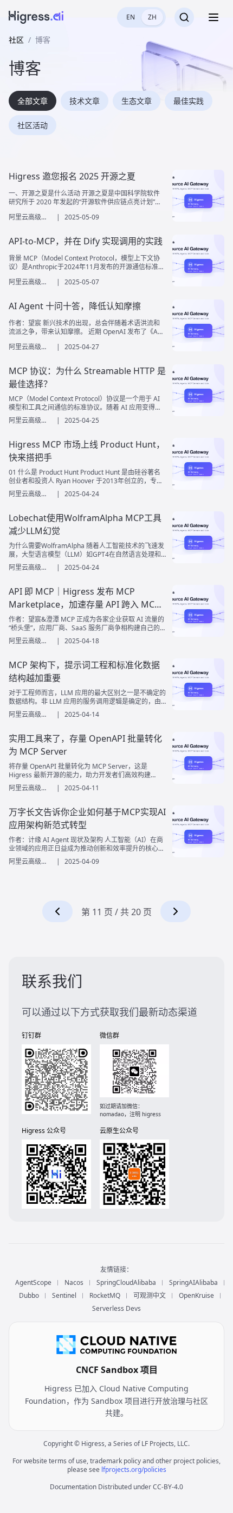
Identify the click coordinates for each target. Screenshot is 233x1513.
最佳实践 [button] (188, 101)
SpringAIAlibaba (193, 1282)
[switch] (141, 17)
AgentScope (33, 1282)
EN (130, 17)
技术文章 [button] (84, 101)
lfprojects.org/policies (133, 1469)
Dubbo (29, 1295)
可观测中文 (149, 1295)
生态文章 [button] (136, 101)
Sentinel (64, 1295)
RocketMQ (104, 1295)
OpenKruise (196, 1295)
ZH (152, 17)
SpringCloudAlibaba (126, 1282)
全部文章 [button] (32, 101)
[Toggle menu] (213, 17)
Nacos (73, 1282)
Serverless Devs (116, 1308)
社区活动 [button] (32, 125)
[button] (57, 911)
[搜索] (184, 17)
